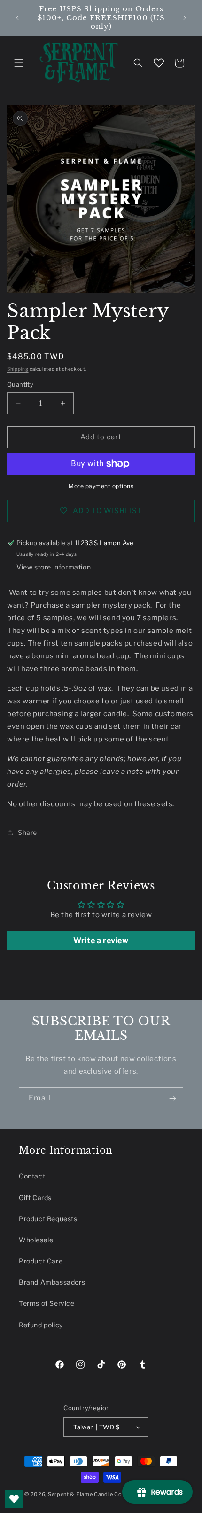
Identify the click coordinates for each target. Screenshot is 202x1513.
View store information (53, 567)
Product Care (40, 1261)
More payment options (101, 486)
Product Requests (48, 1219)
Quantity (20, 384)
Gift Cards (35, 1197)
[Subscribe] (172, 1098)
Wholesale (36, 1240)
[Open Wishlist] (158, 63)
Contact (32, 1176)
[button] (18, 63)
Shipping (18, 369)
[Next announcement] (184, 18)
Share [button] (27, 832)
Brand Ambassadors (52, 1282)
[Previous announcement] (17, 18)
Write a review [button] (100, 940)
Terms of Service (47, 1303)
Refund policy (41, 1325)
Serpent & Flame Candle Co (85, 1494)
